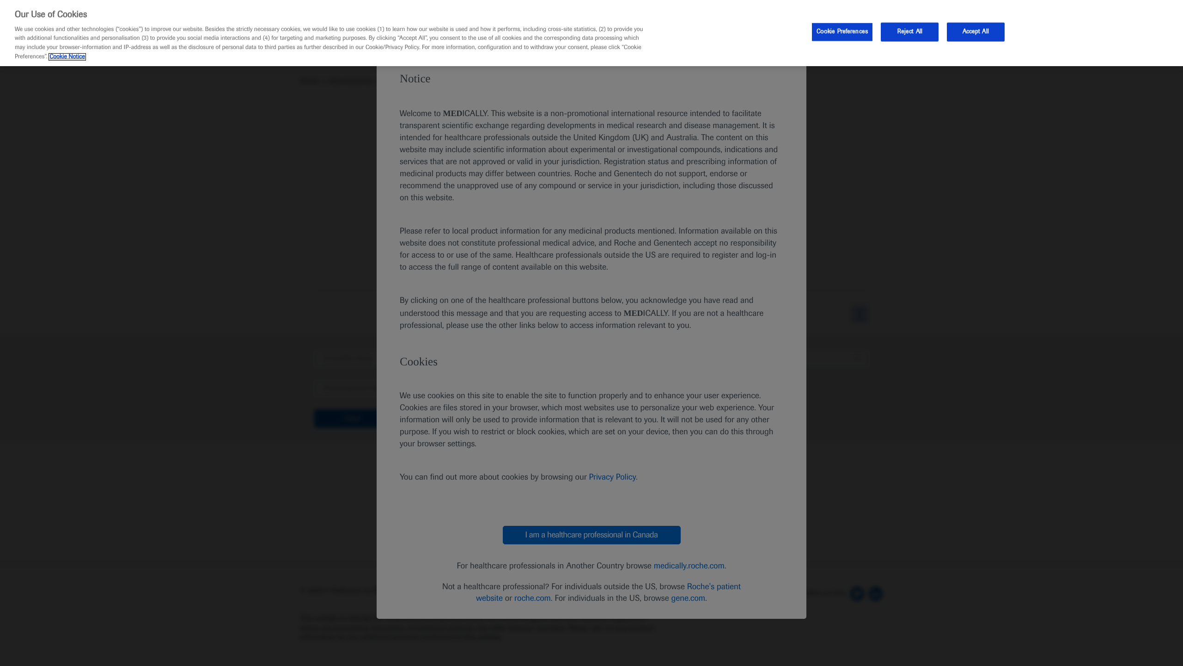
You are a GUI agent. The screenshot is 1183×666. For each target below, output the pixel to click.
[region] (591, 33)
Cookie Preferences (842, 31)
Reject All (909, 31)
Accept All (976, 31)
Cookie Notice (67, 57)
